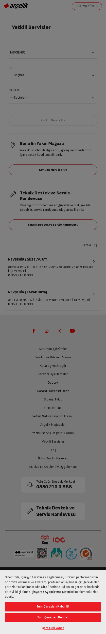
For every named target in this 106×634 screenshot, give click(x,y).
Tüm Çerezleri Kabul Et (53, 606)
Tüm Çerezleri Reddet (53, 617)
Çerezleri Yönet (53, 628)
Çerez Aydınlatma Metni (53, 592)
